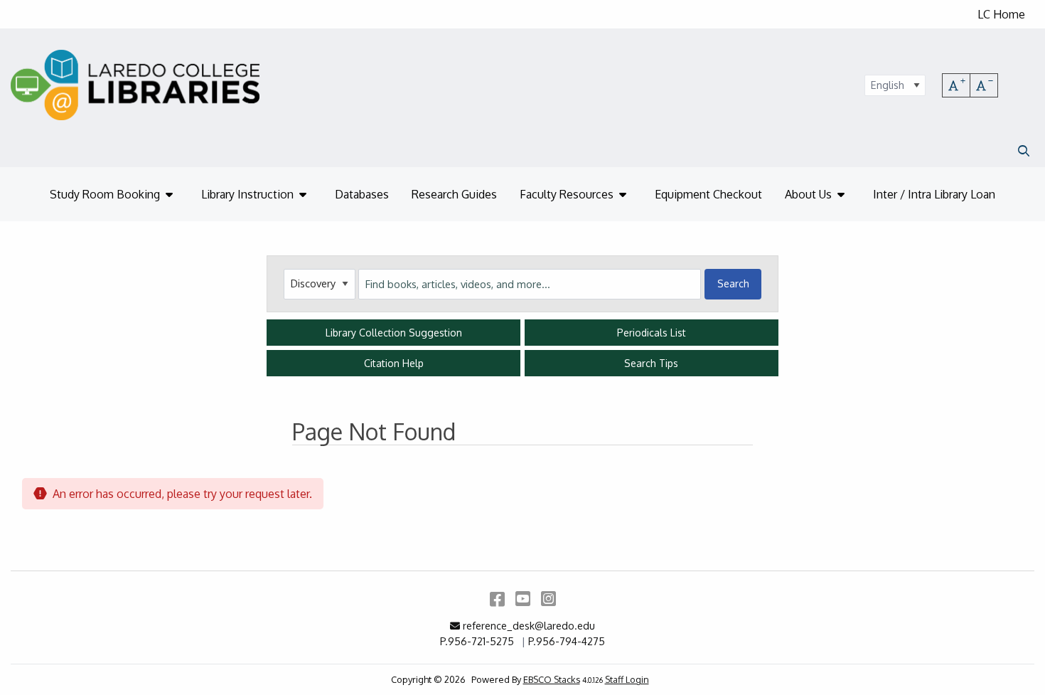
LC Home (1001, 14)
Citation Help (394, 363)
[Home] (135, 85)
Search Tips (651, 363)
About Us (808, 194)
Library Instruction (247, 194)
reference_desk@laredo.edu (528, 625)
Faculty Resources (566, 194)
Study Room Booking (105, 194)
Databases (362, 194)
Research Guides (454, 194)
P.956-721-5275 (477, 641)
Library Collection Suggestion (394, 333)
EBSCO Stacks (551, 679)
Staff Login (627, 679)
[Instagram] (548, 598)
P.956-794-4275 (566, 641)
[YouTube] (522, 598)
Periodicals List (651, 333)
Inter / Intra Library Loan (934, 194)
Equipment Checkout (708, 194)
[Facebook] (497, 598)
